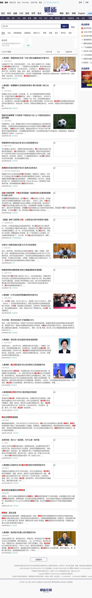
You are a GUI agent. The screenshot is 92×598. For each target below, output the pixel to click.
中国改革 (71, 18)
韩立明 (4, 40)
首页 (3, 13)
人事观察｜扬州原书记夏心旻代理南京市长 (19, 532)
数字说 (57, 18)
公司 (21, 13)
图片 (68, 13)
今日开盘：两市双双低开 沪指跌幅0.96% (18, 320)
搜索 (63, 26)
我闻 (6, 2)
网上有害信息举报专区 (51, 2)
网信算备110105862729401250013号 (57, 568)
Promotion (25, 2)
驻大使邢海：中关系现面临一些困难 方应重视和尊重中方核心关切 (26, 194)
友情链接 (70, 582)
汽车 (18, 18)
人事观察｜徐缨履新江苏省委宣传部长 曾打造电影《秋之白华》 (25, 86)
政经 (27, 13)
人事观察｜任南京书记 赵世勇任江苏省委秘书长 (23, 364)
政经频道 (15, 78)
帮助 (40, 2)
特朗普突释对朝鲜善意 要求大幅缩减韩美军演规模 (22, 270)
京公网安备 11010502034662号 (81, 568)
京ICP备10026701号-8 (38, 568)
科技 (8, 18)
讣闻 (83, 18)
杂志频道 (14, 525)
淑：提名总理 (9, 512)
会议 (18, 2)
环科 (40, 18)
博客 (62, 13)
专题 (77, 18)
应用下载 (34, 2)
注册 (86, 2)
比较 (63, 18)
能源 (30, 18)
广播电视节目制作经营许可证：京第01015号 (44, 571)
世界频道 (15, 161)
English (81, 13)
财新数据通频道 (17, 238)
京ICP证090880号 (25, 568)
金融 (15, 13)
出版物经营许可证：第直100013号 (69, 571)
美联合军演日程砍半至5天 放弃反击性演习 (19, 168)
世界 (33, 13)
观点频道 (15, 458)
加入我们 (28, 582)
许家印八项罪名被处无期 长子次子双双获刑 (19, 245)
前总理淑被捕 (10, 417)
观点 (39, 13)
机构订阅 (12, 2)
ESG (51, 18)
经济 (9, 13)
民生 (45, 18)
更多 (2, 18)
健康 (35, 18)
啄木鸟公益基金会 (37, 582)
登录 (80, 2)
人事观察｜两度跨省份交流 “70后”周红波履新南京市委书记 (25, 58)
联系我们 (63, 582)
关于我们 (22, 582)
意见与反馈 (47, 582)
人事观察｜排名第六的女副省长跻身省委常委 (20, 339)
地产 (13, 18)
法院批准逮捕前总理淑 (13, 490)
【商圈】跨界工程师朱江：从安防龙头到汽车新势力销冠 (25, 219)
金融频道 (15, 333)
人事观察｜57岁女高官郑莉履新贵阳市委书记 (20, 295)
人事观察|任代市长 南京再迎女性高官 (19, 392)
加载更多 (39, 559)
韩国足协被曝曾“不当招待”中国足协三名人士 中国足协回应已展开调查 (26, 116)
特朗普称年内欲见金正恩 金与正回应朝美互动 (20, 143)
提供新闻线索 (56, 582)
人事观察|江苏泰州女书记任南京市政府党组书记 (23, 465)
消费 (24, 18)
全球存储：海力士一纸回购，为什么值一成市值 (20, 440)
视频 (74, 13)
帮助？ (73, 27)
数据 (1, 2)
